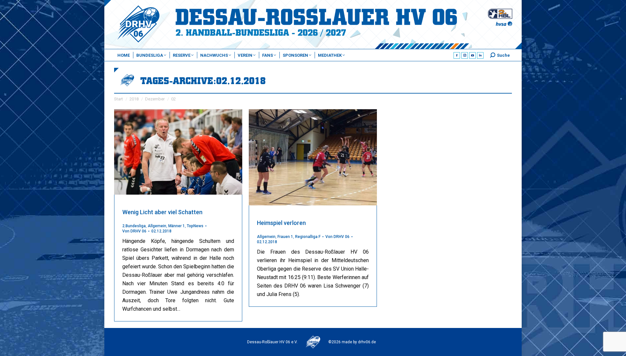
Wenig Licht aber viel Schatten (162, 212)
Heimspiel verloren (281, 222)
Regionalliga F (307, 236)
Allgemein (157, 226)
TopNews (195, 226)
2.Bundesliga (134, 226)
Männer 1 (176, 226)
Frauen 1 (285, 236)
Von (134, 231)
